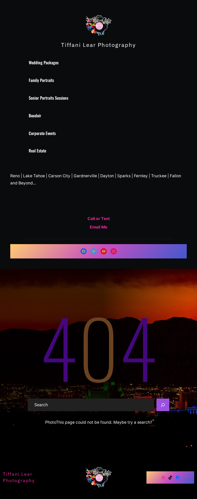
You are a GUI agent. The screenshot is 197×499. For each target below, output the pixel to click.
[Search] (162, 405)
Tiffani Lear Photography (98, 44)
